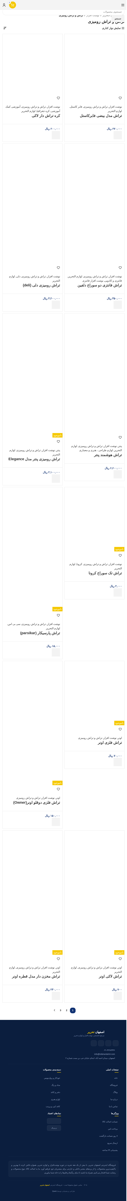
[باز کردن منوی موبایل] (123, 5)
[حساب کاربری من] (4, 5)
